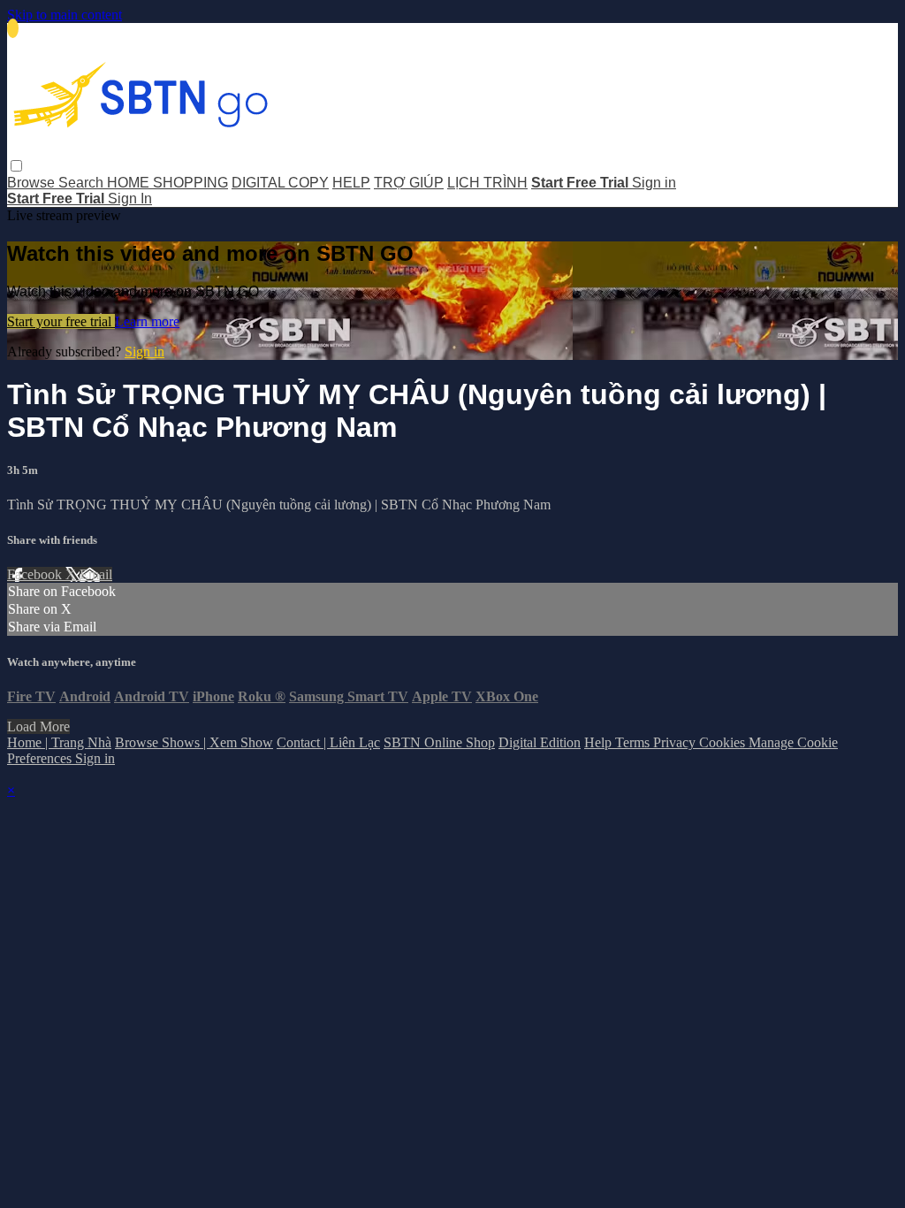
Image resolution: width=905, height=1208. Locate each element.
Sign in (654, 182)
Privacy (676, 742)
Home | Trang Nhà (59, 742)
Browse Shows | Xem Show (194, 742)
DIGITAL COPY (280, 182)
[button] (16, 166)
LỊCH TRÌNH (487, 182)
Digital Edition (539, 742)
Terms (634, 742)
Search (82, 182)
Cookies (724, 742)
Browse (32, 182)
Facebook (36, 574)
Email (96, 574)
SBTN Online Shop (439, 742)
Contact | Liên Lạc (328, 742)
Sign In (130, 198)
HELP (351, 182)
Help (599, 742)
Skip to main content (64, 14)
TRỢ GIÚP (409, 182)
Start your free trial (61, 321)
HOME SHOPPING (167, 182)
